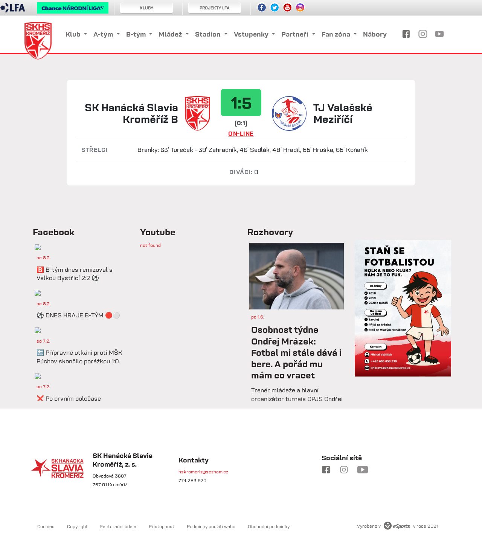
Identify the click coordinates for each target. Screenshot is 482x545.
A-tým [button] (103, 34)
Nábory (375, 34)
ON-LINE (241, 133)
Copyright (77, 526)
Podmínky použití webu (211, 526)
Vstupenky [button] (252, 34)
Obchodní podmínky (269, 526)
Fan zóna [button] (337, 34)
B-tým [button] (136, 34)
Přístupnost (161, 526)
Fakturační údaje (118, 526)
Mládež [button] (171, 34)
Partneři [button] (295, 34)
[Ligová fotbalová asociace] (12, 10)
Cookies (46, 526)
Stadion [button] (208, 34)
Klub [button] (74, 34)
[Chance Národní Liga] (72, 9)
